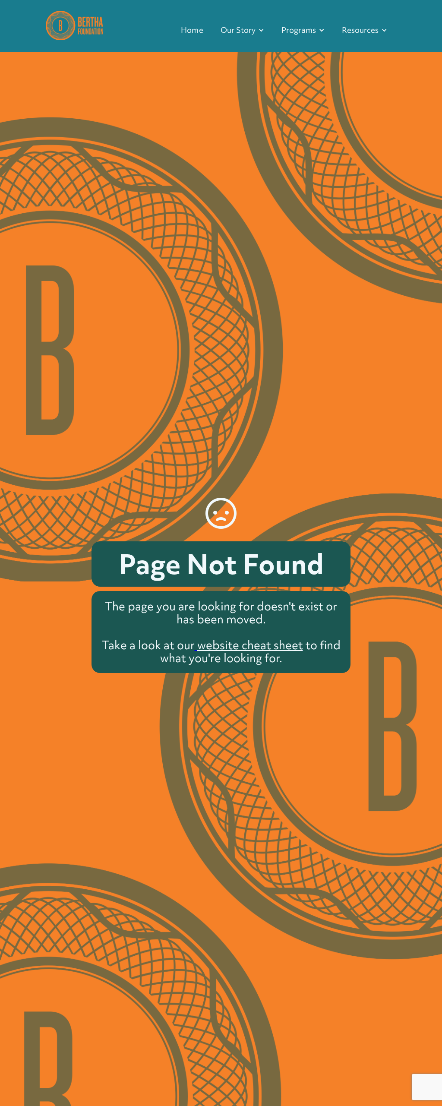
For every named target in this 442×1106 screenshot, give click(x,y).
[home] (74, 24)
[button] (242, 30)
